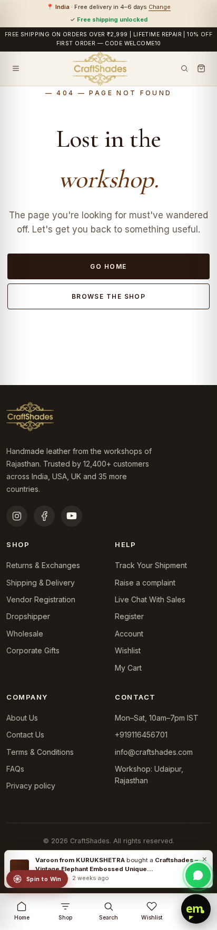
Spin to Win (44, 879)
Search (108, 917)
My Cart (128, 667)
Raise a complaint (145, 582)
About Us (22, 717)
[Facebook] (44, 516)
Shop (65, 917)
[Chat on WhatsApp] (198, 875)
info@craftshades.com (154, 751)
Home (21, 917)
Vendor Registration (40, 599)
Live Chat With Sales (150, 599)
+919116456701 (141, 734)
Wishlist (128, 650)
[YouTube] (71, 516)
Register (129, 616)
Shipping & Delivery (40, 582)
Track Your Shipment (151, 565)
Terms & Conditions (40, 751)
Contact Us (25, 734)
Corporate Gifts (33, 650)
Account (129, 633)
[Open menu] (15, 68)
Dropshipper (28, 616)
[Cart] (201, 68)
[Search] (184, 68)
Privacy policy (30, 785)
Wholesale (24, 633)
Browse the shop (109, 296)
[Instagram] (16, 516)
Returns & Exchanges (43, 565)
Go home (108, 266)
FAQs (15, 768)
